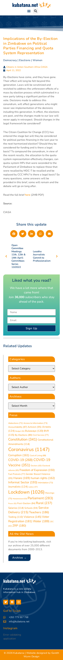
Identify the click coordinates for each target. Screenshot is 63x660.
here (27, 195)
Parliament (40, 498)
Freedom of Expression (37, 470)
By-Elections (23, 435)
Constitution (22, 439)
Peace (12, 503)
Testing (15, 517)
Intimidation (45, 482)
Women (37, 60)
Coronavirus (29, 449)
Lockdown (26, 492)
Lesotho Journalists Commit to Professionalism (42, 256)
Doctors (36, 465)
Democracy (10, 60)
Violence (32, 517)
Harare (21, 478)
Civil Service (41, 435)
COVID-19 (20, 460)
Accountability (17, 426)
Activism (35, 426)
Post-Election (26, 503)
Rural (44, 503)
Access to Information (35, 423)
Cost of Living (38, 455)
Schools (31, 508)
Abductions (15, 423)
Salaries (16, 508)
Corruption (18, 455)
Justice (33, 487)
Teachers (39, 512)
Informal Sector (22, 482)
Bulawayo (34, 431)
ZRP (19, 526)
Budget (19, 431)
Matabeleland (20, 498)
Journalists (18, 486)
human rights (43, 478)
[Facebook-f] (12, 602)
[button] (29, 11)
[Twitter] (5, 602)
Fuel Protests (16, 474)
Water (41, 521)
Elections (25, 60)
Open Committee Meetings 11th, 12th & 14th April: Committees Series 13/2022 (18, 256)
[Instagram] (18, 602)
